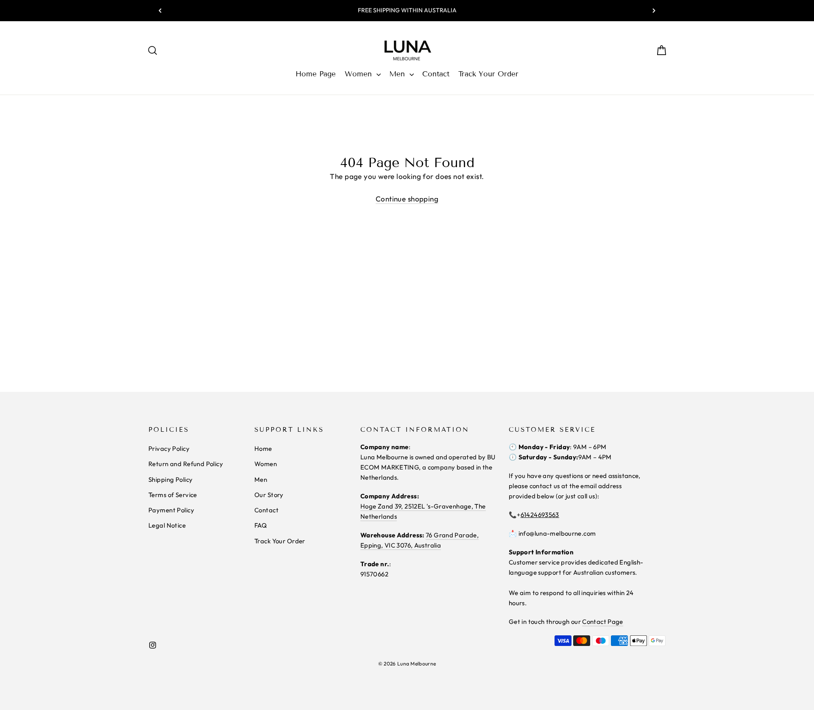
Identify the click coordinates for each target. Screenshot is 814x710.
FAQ (260, 525)
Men (398, 74)
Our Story (269, 495)
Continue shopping (407, 198)
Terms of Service (172, 495)
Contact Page (602, 622)
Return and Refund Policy (185, 464)
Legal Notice (167, 525)
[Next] (653, 10)
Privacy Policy (169, 448)
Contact (435, 74)
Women (359, 74)
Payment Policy (171, 510)
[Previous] (160, 10)
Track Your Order (488, 74)
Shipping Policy (170, 479)
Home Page (315, 74)
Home (263, 448)
